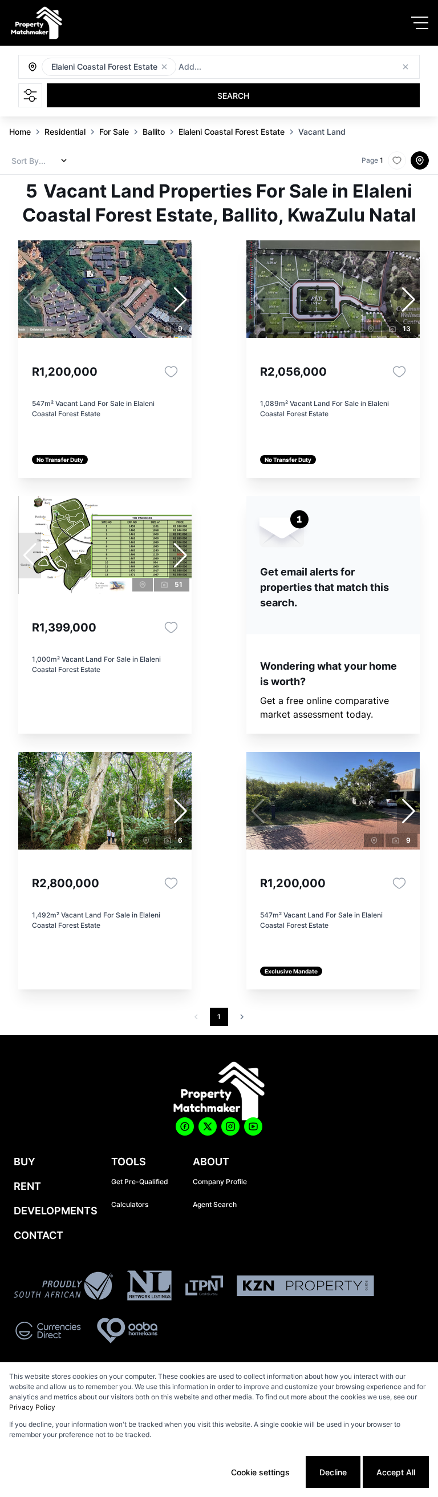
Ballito (154, 131)
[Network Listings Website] (149, 1287)
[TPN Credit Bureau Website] (204, 1287)
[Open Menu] (420, 23)
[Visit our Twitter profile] (207, 1126)
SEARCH (233, 95)
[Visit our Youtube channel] (253, 1126)
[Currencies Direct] (48, 1332)
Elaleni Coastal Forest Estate (232, 131)
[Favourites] (171, 372)
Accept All (395, 1472)
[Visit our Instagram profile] (230, 1126)
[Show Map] (420, 160)
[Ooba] (127, 1332)
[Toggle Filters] (30, 95)
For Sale (114, 131)
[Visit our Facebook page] (185, 1126)
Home (20, 131)
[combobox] (240, 67)
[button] (164, 66)
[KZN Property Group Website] (305, 1287)
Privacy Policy (32, 1407)
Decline (333, 1472)
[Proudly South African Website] (63, 1287)
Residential (65, 131)
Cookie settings (260, 1472)
